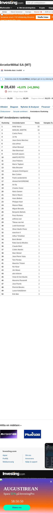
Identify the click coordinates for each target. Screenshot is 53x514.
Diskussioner (5, 112)
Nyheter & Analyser (30, 107)
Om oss (28, 455)
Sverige (28, 12)
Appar (5, 455)
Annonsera (29, 459)
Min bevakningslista (27, 8)
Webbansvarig (8, 462)
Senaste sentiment (20, 112)
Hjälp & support (31, 462)
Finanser (46, 107)
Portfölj (5, 459)
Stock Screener (16, 12)
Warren (37, 12)
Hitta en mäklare (10, 425)
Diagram (14, 107)
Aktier (4, 12)
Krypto (42, 8)
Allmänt (4, 107)
